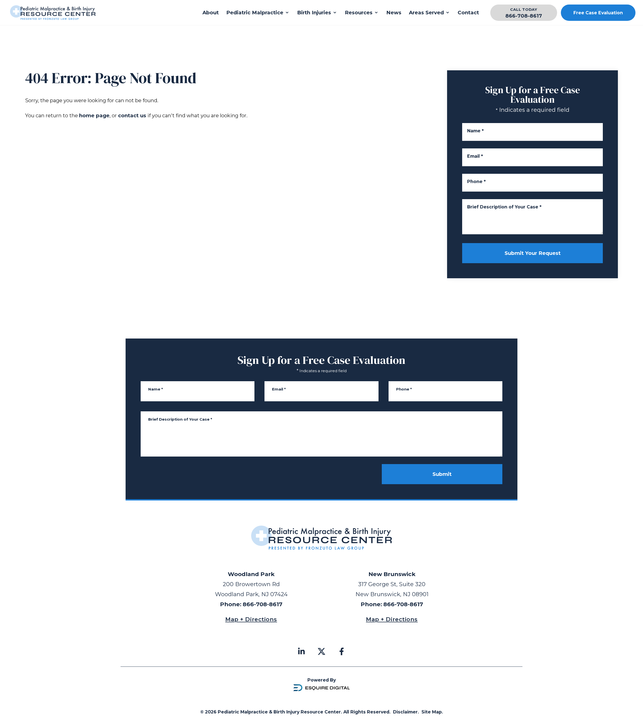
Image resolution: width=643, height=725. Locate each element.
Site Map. (432, 711)
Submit (442, 474)
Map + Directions (251, 619)
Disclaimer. (406, 711)
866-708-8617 (523, 16)
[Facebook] (341, 651)
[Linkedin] (301, 651)
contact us (132, 116)
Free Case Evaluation (598, 12)
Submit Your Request (533, 253)
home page (94, 116)
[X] (321, 651)
